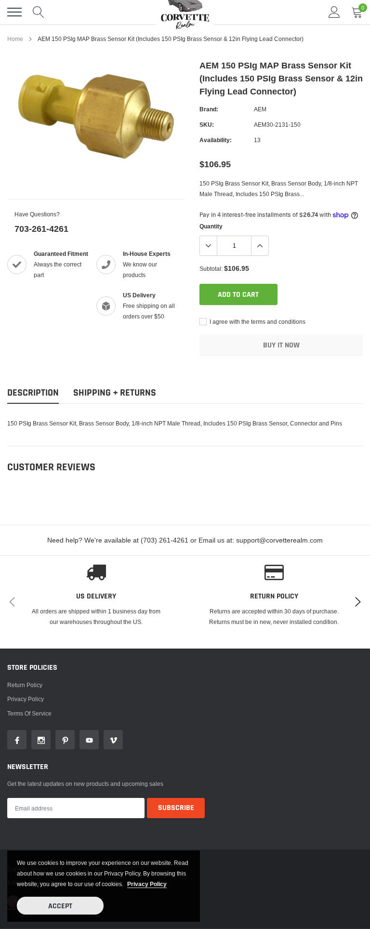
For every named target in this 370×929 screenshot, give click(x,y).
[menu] (14, 12)
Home (15, 38)
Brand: (208, 109)
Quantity (211, 226)
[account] (334, 11)
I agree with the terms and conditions (256, 321)
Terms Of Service (29, 713)
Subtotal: (211, 268)
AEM (260, 109)
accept (60, 906)
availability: (215, 140)
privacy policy (147, 884)
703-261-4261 (41, 229)
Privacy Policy (25, 699)
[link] (16, 739)
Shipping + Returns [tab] (114, 393)
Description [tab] (33, 393)
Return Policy (24, 685)
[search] (38, 12)
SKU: (206, 124)
